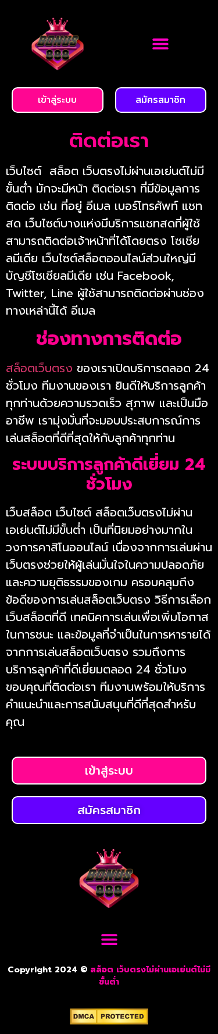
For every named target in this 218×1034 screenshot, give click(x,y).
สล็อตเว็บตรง (39, 368)
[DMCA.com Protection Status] (109, 1021)
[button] (161, 44)
